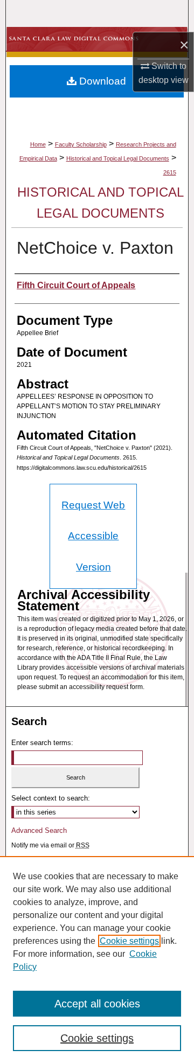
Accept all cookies (97, 1004)
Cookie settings (129, 940)
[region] (97, 960)
